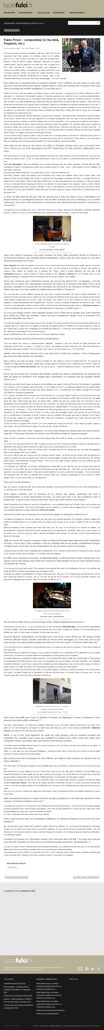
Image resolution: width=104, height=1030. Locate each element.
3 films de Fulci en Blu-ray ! (13, 996)
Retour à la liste (11, 30)
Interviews (58, 13)
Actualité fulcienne (10, 983)
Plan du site (87, 1026)
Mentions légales (75, 1026)
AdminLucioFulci (42, 1010)
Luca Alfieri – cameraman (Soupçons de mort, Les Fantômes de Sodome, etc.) (48, 986)
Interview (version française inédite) (17, 877)
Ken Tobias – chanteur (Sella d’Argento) (86, 877)
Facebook (97, 969)
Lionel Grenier (30, 48)
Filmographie (25, 13)
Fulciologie (44, 13)
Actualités (44, 1026)
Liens (65, 1026)
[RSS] (86, 969)
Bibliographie (77, 13)
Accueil (36, 1026)
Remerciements (56, 1026)
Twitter (91, 969)
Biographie (9, 13)
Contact (80, 969)
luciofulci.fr (12, 59)
